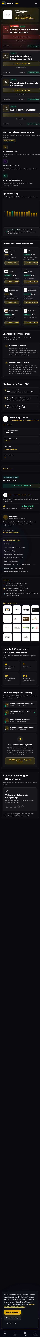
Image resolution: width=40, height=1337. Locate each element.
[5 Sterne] (22, 806)
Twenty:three (13, 290)
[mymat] (26, 628)
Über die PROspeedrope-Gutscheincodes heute (19, 565)
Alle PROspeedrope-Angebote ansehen (20, 761)
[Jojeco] (26, 637)
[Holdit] (26, 609)
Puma (30, 271)
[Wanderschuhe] (17, 619)
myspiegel (12, 251)
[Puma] (35, 609)
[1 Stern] (7, 806)
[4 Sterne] (18, 806)
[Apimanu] (17, 628)
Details (21, 46)
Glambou (31, 251)
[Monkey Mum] (26, 619)
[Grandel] (35, 637)
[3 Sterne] (15, 806)
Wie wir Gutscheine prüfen (11, 532)
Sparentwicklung (9, 551)
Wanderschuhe (33, 290)
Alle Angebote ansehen (21, 485)
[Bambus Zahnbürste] (7, 628)
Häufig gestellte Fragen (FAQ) (13, 558)
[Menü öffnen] (36, 3)
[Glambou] (17, 609)
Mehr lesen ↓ (7, 425)
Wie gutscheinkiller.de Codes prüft (15, 547)
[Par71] (35, 628)
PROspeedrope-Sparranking (13, 568)
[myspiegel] (7, 609)
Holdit (11, 271)
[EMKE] (7, 637)
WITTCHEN (32, 310)
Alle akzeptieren (12, 1312)
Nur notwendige (12, 1318)
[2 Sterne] (11, 806)
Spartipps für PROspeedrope (13, 554)
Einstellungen (11, 1323)
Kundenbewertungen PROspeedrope (16, 571)
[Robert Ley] (17, 637)
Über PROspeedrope (11, 561)
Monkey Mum (13, 310)
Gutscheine (8, 544)
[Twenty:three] (7, 619)
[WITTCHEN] (35, 619)
